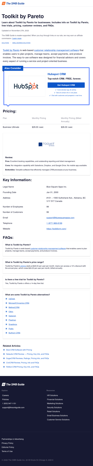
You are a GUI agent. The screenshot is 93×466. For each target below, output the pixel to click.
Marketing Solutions (55, 403)
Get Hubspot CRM (66, 85)
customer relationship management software (56, 50)
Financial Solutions (55, 399)
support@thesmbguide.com (13, 407)
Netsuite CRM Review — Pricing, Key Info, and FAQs (27, 354)
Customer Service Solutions (58, 419)
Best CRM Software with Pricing (19, 349)
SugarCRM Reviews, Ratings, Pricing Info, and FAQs (27, 358)
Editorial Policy (8, 447)
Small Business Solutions (21, 43)
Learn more (16, 38)
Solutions (5, 43)
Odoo (11, 311)
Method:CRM (14, 307)
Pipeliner (12, 320)
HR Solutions (52, 395)
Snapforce (13, 324)
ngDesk (12, 298)
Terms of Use (7, 451)
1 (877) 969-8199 (54, 223)
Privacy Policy (7, 443)
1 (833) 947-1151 (9, 403)
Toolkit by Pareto (11, 50)
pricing (23, 266)
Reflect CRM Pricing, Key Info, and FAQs (22, 366)
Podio (11, 328)
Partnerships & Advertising (13, 439)
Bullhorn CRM (14, 332)
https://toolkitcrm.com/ (56, 228)
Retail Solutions (53, 411)
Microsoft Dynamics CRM (19, 303)
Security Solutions (54, 407)
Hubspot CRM (57, 74)
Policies (5, 399)
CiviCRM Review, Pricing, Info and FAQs (22, 362)
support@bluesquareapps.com (60, 217)
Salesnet (12, 316)
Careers (5, 395)
